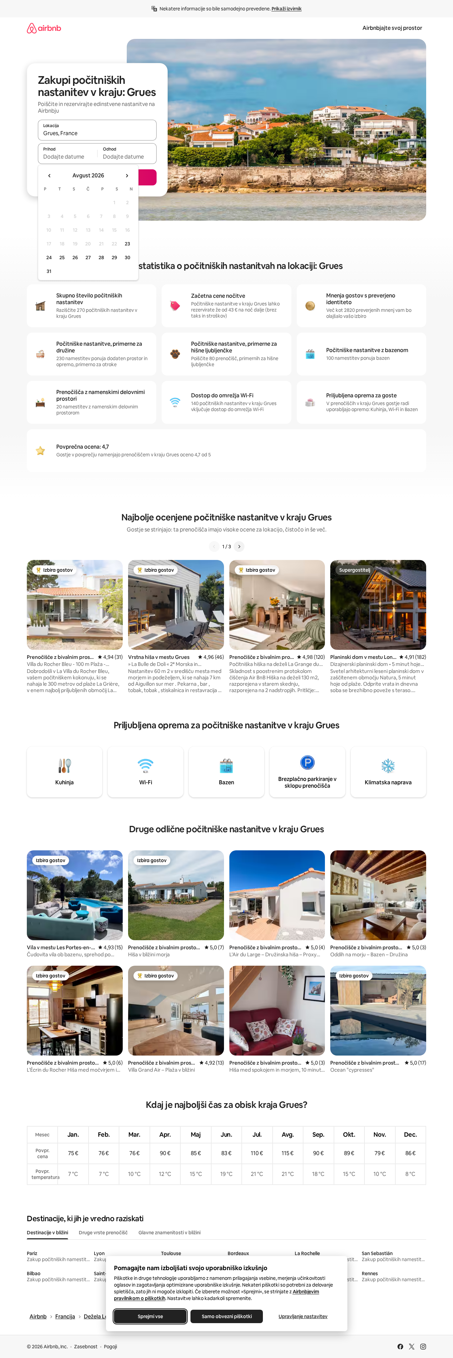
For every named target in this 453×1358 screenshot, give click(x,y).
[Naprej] (239, 546)
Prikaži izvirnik (287, 9)
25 (62, 257)
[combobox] (97, 133)
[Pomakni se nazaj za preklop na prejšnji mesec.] (50, 176)
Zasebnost (86, 1347)
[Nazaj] (214, 546)
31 (49, 271)
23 (127, 244)
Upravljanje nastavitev (303, 1316)
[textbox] (67, 157)
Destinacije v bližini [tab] (47, 1233)
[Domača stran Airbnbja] (44, 28)
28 (101, 257)
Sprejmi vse (150, 1316)
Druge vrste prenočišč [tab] (103, 1233)
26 (75, 257)
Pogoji (110, 1347)
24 (49, 257)
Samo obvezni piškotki (226, 1316)
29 (114, 257)
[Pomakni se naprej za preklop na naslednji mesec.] (127, 176)
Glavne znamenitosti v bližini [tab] (169, 1233)
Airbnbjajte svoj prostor (392, 28)
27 (88, 257)
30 (127, 257)
